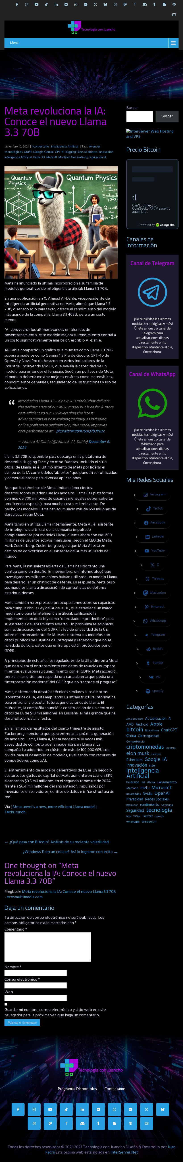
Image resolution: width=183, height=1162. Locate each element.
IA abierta (90, 152)
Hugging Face (74, 152)
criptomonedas (145, 747)
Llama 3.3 (39, 157)
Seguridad (135, 810)
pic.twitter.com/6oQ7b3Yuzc (80, 431)
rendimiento (149, 805)
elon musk (137, 753)
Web (8, 992)
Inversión (132, 782)
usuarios (159, 816)
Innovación (106, 152)
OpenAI (162, 793)
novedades (133, 794)
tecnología (159, 810)
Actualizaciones (134, 719)
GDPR (28, 152)
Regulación (132, 805)
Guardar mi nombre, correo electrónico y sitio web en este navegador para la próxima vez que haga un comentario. (55, 1012)
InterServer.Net (124, 1152)
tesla (128, 816)
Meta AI (51, 157)
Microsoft (162, 788)
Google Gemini (43, 152)
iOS (143, 783)
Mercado (132, 788)
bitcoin (134, 730)
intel (152, 765)
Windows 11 (149, 822)
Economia (171, 748)
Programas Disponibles (77, 1088)
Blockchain (152, 730)
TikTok (136, 816)
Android (142, 724)
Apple (156, 724)
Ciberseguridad (148, 736)
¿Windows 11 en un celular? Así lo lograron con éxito (70, 852)
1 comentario (40, 146)
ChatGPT (169, 730)
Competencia (135, 741)
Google (152, 759)
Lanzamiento (167, 782)
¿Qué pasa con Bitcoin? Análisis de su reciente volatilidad (56, 842)
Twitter (147, 816)
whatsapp (133, 821)
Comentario (15, 929)
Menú (14, 43)
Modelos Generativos (72, 157)
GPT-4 (59, 152)
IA (164, 759)
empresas (156, 754)
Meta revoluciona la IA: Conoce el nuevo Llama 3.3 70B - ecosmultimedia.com (60, 894)
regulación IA (97, 157)
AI (169, 719)
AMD (130, 724)
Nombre (12, 967)
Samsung (167, 805)
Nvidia (147, 794)
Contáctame (114, 1088)
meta (145, 788)
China (131, 736)
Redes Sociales (157, 799)
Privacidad (134, 799)
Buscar (132, 108)
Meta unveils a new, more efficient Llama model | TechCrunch (50, 810)
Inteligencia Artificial (64, 146)
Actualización (155, 719)
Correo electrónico (22, 979)
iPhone (151, 782)
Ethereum (134, 760)
